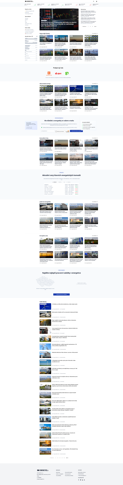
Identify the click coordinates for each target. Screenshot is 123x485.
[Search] (93, 1)
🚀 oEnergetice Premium (29, 29)
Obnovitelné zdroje (28, 23)
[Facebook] (79, 479)
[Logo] (29, 1)
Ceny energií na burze (29, 13)
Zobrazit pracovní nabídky (61, 294)
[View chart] (78, 184)
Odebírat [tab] (69, 182)
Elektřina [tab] (60, 182)
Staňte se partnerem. (67, 77)
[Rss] (85, 479)
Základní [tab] (55, 182)
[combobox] (89, 9)
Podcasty (26, 25)
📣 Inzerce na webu (28, 33)
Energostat (27, 12)
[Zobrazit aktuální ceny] (78, 188)
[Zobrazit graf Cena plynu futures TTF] (82, 4)
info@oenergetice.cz (40, 479)
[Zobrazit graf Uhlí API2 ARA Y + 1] (96, 4)
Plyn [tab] (64, 182)
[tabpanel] (61, 189)
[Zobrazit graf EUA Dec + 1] (68, 4)
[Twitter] (81, 479)
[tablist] (61, 182)
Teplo (26, 22)
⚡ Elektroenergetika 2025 (29, 11)
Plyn (25, 21)
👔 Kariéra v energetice (29, 32)
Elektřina (26, 19)
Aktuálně (26, 18)
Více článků (94, 33)
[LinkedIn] (83, 479)
